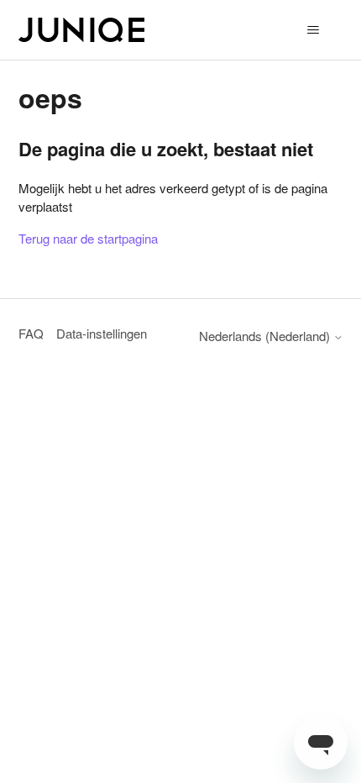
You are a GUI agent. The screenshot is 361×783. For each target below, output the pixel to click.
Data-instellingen (101, 333)
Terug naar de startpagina (88, 238)
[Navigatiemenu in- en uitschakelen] (313, 30)
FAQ (31, 333)
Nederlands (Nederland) (266, 335)
